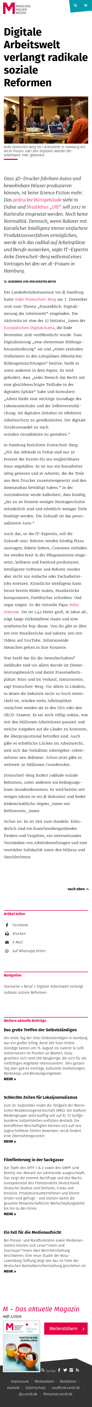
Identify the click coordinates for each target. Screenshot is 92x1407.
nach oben (76, 888)
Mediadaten (44, 1381)
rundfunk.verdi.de (66, 1387)
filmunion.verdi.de (58, 1394)
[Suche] (43, 1370)
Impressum (20, 1381)
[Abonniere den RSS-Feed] (77, 1370)
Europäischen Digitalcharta (29, 327)
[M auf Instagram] (71, 1370)
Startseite (12, 986)
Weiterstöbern (63, 1328)
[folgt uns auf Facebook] (59, 1370)
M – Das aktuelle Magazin (41, 1309)
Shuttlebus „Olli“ (44, 207)
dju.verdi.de (28, 1394)
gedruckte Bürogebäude (37, 200)
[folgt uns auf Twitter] (65, 1370)
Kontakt (13, 1387)
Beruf (28, 986)
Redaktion (68, 1381)
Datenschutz (36, 1387)
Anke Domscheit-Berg (35, 299)
